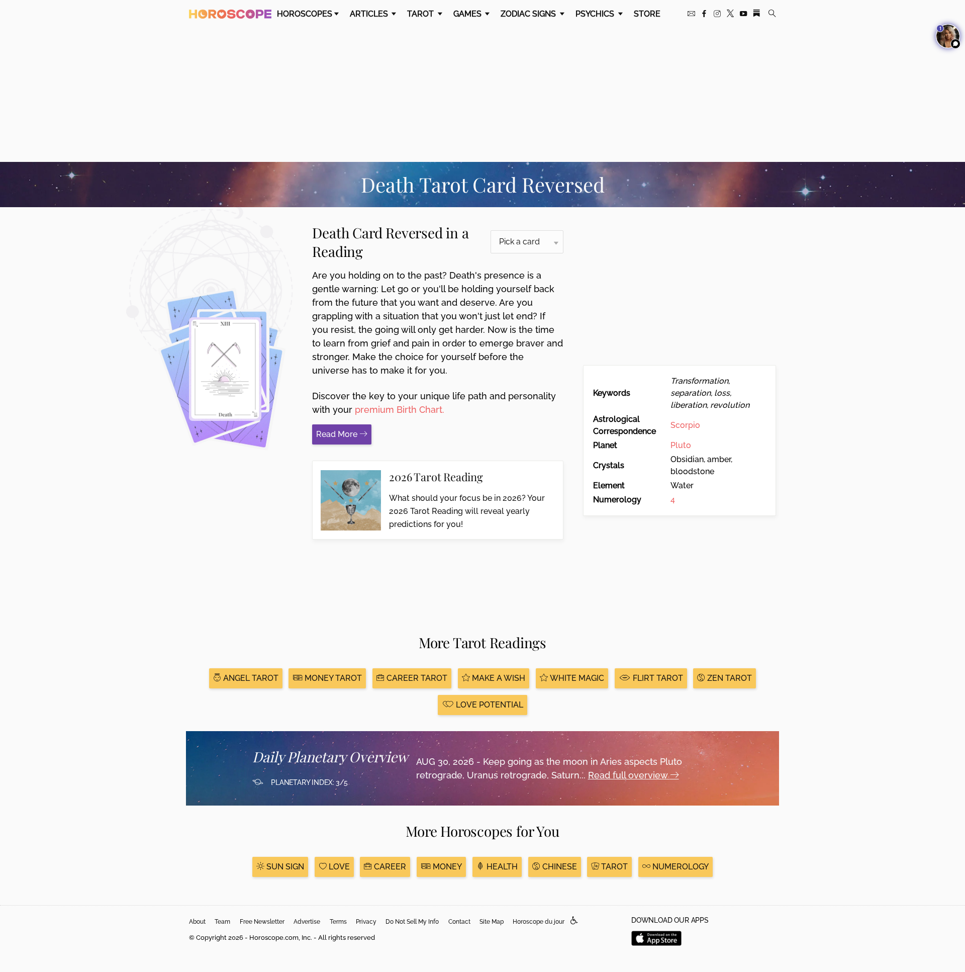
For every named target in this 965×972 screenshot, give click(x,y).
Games (468, 14)
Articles (370, 14)
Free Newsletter (262, 921)
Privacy (366, 921)
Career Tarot (415, 678)
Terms (338, 921)
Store (647, 14)
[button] (574, 921)
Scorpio (685, 425)
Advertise (307, 921)
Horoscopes (304, 14)
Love (338, 866)
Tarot (421, 14)
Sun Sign (284, 866)
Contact (459, 921)
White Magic (576, 678)
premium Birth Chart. (399, 409)
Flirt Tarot (657, 678)
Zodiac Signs (529, 14)
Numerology (679, 866)
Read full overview (629, 775)
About (197, 921)
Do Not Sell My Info (412, 921)
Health (501, 866)
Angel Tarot (249, 678)
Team (222, 921)
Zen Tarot (728, 678)
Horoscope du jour (538, 921)
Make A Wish (497, 678)
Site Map (491, 921)
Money (446, 866)
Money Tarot (332, 678)
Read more (337, 434)
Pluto (680, 445)
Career (389, 866)
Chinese (558, 866)
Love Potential (488, 705)
